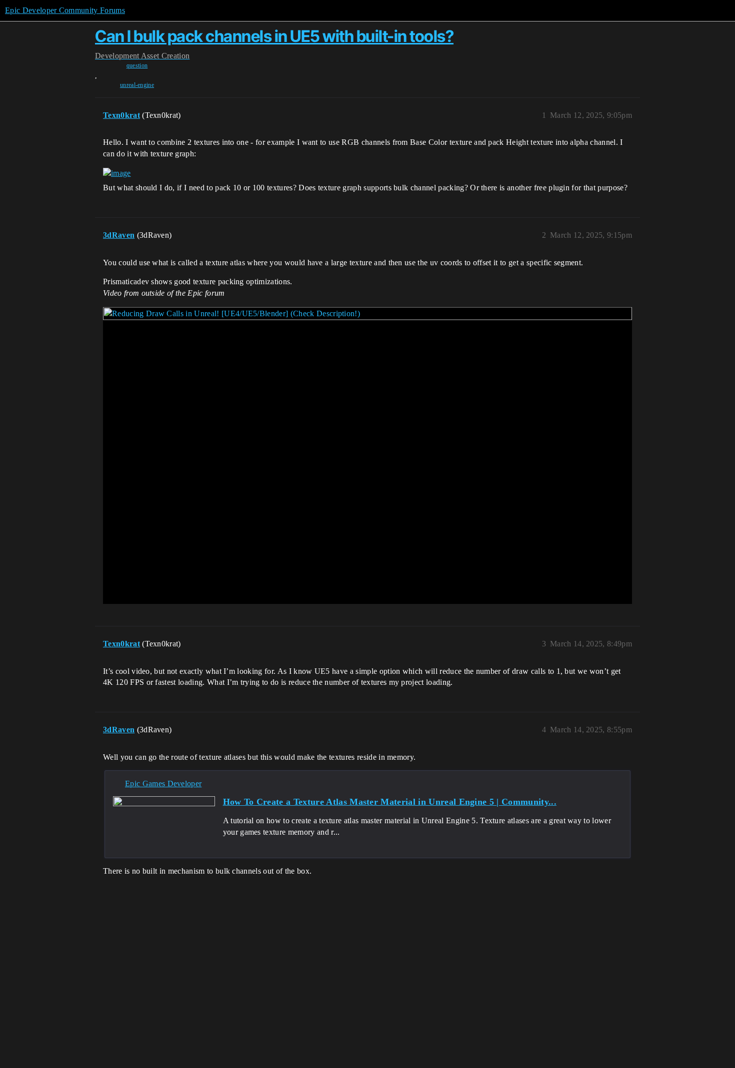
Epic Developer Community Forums (65, 10)
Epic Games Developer (163, 783)
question (137, 65)
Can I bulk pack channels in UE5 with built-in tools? (274, 36)
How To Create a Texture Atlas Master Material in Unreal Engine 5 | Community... (389, 802)
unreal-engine (137, 84)
